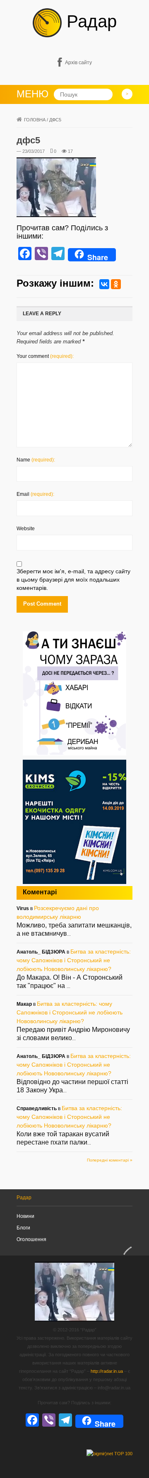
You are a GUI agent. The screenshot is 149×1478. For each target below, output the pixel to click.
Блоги (23, 1228)
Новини (25, 1216)
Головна (35, 119)
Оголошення (31, 1239)
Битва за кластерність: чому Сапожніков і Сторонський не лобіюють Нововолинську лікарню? (74, 960)
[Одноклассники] (116, 284)
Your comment (45, 356)
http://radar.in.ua (107, 1371)
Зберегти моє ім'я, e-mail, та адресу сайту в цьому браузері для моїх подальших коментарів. (73, 579)
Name (36, 460)
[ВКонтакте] (104, 284)
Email (35, 494)
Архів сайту (78, 62)
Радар (89, 21)
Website (26, 528)
